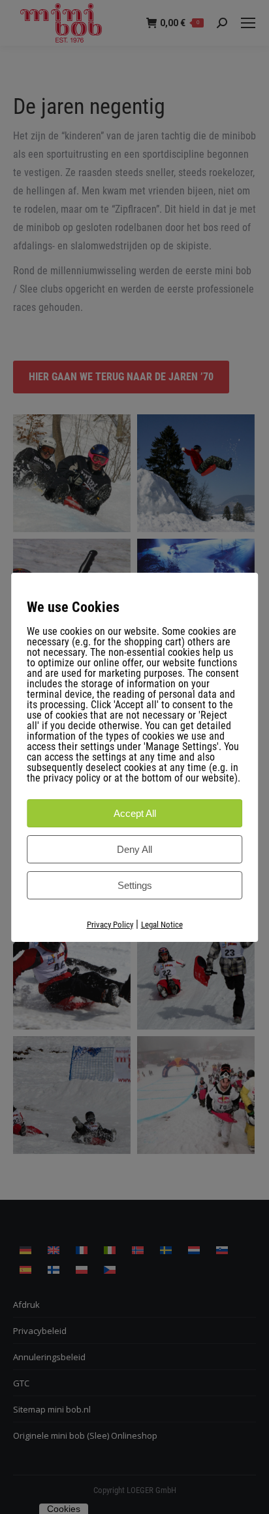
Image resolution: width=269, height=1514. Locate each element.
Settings (135, 885)
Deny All (134, 849)
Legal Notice (162, 924)
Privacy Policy (110, 924)
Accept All (135, 813)
